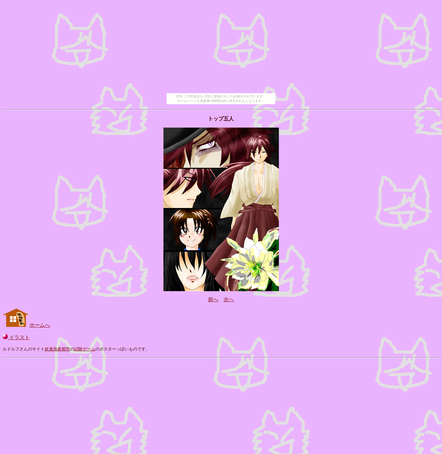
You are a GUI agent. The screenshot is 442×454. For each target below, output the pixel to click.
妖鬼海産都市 (57, 349)
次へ (229, 299)
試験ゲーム (84, 349)
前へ (213, 299)
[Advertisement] (221, 48)
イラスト (19, 337)
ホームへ (39, 325)
